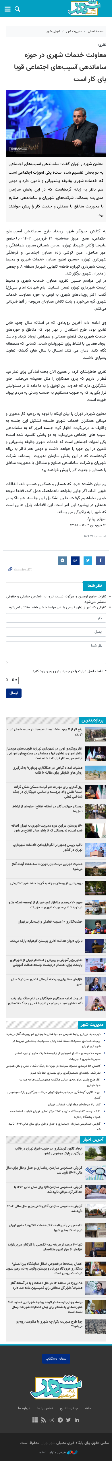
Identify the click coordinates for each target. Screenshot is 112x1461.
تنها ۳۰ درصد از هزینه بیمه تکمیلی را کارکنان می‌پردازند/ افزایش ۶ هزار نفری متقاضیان (45, 1247)
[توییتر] (68, 1421)
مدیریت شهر (74, 31)
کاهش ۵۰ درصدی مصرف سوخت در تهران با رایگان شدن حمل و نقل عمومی (53, 1066)
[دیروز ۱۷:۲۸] (95, 811)
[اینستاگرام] (51, 1421)
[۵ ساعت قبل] (95, 792)
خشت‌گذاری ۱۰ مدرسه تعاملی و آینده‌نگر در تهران (50, 921)
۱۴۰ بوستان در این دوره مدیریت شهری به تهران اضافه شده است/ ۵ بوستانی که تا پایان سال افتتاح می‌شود (46, 828)
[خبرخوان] (43, 1421)
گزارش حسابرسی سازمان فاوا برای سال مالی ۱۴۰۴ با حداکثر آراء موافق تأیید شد (48, 1190)
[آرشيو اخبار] (34, 1421)
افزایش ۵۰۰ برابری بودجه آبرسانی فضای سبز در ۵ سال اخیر (46, 982)
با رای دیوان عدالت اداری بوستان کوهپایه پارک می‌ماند (46, 941)
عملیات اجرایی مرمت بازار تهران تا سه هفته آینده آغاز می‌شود (47, 867)
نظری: (102, 45)
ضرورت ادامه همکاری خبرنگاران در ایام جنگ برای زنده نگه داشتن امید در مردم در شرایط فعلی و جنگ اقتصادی (45, 1001)
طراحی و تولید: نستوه (52, 1452)
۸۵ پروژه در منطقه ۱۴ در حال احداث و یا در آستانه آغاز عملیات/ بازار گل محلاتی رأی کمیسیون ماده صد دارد (46, 1285)
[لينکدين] (76, 1421)
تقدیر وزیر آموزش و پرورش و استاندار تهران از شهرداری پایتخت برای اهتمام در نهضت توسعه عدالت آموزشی (46, 963)
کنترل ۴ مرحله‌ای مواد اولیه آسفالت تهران (74, 1104)
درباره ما (24, 1408)
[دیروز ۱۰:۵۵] (95, 926)
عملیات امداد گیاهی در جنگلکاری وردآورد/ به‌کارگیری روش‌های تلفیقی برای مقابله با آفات (47, 770)
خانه (88, 1408)
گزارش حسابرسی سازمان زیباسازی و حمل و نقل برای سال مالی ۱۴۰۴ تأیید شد (44, 1170)
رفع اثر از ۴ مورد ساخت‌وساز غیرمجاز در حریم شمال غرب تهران (44, 732)
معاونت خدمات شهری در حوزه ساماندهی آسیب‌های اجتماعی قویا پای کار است (60, 67)
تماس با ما (45, 1408)
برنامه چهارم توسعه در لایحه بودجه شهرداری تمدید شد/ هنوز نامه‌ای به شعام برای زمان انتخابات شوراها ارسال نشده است (45, 1307)
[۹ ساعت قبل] (95, 753)
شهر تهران (48, 1443)
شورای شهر (53, 31)
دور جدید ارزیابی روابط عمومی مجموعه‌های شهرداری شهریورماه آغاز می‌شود (53, 1034)
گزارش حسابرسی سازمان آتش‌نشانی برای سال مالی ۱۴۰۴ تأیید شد (44, 1209)
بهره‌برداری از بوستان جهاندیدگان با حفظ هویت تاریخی (46, 883)
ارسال (13, 693)
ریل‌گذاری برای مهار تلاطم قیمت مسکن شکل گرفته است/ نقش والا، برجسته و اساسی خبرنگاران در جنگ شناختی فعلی (47, 792)
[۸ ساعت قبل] (95, 946)
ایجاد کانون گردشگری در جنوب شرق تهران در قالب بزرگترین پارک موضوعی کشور (48, 1151)
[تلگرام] (60, 1421)
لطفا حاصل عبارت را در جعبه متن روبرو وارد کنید (69, 671)
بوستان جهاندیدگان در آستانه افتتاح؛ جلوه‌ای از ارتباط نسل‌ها (47, 809)
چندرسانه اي (69, 1408)
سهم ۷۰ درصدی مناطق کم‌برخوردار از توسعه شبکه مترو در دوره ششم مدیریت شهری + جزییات (45, 905)
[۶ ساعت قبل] (95, 850)
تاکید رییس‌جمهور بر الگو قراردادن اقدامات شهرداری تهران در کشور (47, 847)
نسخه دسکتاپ (56, 1359)
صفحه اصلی (95, 31)
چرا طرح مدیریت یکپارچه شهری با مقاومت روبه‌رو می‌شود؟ (49, 1324)
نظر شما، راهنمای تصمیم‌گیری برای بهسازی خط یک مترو (65, 1072)
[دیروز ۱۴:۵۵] (95, 773)
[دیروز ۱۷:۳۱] (95, 734)
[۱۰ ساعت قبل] (95, 830)
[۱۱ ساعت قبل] (95, 888)
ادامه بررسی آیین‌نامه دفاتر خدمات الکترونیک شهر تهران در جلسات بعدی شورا (45, 1228)
